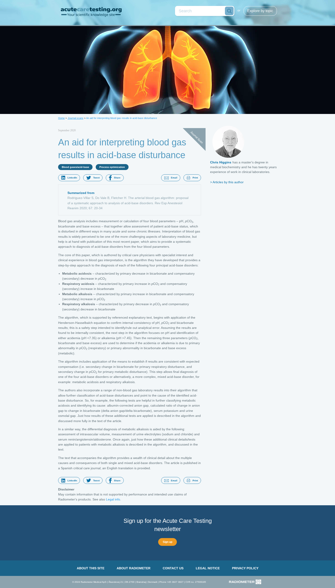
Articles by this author (228, 182)
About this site (90, 568)
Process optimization (112, 167)
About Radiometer (133, 568)
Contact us (173, 568)
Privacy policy (245, 568)
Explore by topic (260, 11)
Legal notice (208, 568)
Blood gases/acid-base (75, 167)
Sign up (167, 542)
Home (61, 118)
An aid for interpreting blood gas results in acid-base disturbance (121, 118)
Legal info (113, 499)
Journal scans (75, 118)
